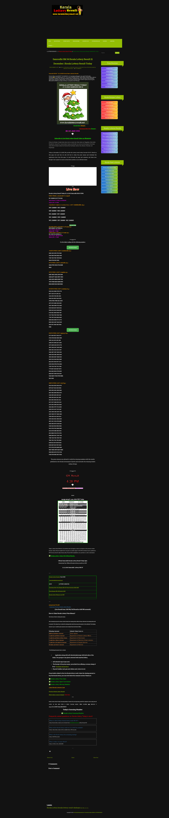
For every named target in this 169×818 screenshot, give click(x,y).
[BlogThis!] (53, 751)
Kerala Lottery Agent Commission (61, 682)
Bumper (50, 45)
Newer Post (50, 757)
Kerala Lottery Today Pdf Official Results (63, 556)
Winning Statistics (109, 176)
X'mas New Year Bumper (109, 108)
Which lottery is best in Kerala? (57, 695)
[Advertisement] (84, 28)
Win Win (82, 808)
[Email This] (52, 751)
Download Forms (109, 179)
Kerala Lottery (63, 67)
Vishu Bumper (109, 102)
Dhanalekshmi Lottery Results (109, 139)
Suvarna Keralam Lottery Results (109, 145)
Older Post (95, 757)
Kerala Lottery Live (109, 170)
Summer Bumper (109, 105)
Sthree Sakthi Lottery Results (109, 136)
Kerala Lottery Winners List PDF (56, 594)
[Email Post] (50, 751)
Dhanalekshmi (76, 41)
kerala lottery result (71, 67)
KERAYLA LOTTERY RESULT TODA (80, 67)
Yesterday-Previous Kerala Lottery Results (60, 607)
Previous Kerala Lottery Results (57, 691)
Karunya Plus (109, 77)
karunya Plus (86, 41)
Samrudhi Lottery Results (109, 151)
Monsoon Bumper (109, 117)
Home (49, 41)
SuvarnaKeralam (96, 41)
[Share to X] (54, 751)
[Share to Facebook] (56, 751)
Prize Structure (109, 182)
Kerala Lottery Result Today (109, 167)
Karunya (105, 41)
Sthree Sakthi (66, 41)
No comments (78, 68)
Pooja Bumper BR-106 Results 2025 (57, 591)
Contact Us (109, 192)
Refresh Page (73, 247)
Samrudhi (112, 41)
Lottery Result (89, 67)
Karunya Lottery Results (109, 148)
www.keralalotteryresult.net (56, 580)
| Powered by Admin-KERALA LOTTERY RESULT (88, 812)
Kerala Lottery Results (54, 577)
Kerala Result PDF (109, 173)
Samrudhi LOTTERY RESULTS (68, 68)
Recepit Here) (65, 666)
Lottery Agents (109, 185)
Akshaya (76, 808)
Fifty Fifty (86, 807)
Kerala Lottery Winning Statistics (60, 684)
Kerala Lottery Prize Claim (58, 679)
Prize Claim (109, 188)
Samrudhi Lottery (109, 86)
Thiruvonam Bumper (109, 114)
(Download (58, 666)
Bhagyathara (57, 41)
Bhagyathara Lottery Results (109, 133)
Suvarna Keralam (109, 80)
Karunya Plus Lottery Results (109, 142)
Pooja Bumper (109, 111)
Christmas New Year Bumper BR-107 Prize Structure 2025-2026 (64, 587)
